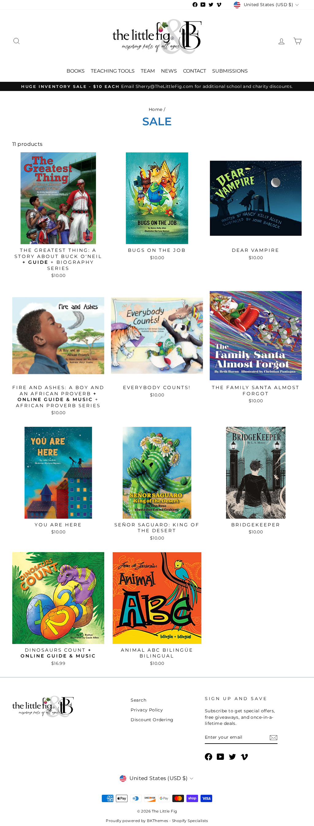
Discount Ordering (152, 719)
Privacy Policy (147, 710)
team (148, 71)
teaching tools (113, 71)
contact (194, 71)
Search (138, 700)
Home (156, 109)
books (76, 71)
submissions (230, 71)
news (169, 71)
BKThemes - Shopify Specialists (177, 820)
